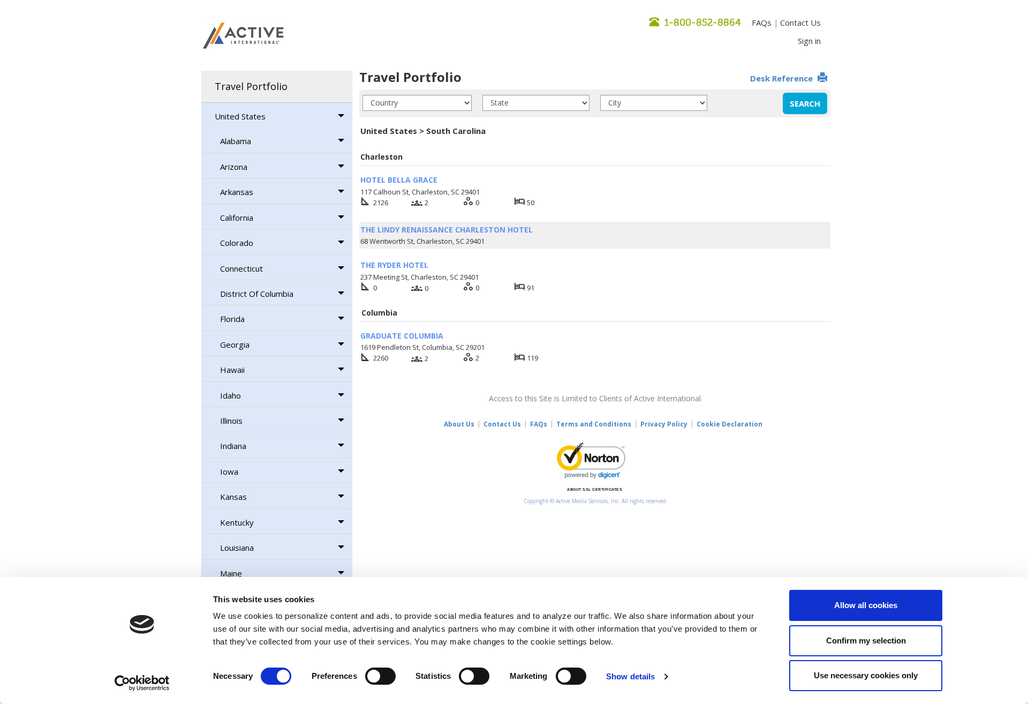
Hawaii (232, 369)
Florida (232, 318)
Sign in (809, 40)
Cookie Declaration (729, 424)
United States (240, 116)
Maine (231, 573)
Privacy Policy (663, 424)
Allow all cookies (865, 605)
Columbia (379, 313)
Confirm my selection (866, 640)
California (236, 217)
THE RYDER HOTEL (394, 265)
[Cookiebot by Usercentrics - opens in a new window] (142, 683)
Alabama (235, 141)
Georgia (235, 344)
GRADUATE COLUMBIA (401, 336)
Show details (630, 676)
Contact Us (800, 22)
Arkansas (236, 191)
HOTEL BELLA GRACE (398, 180)
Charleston (381, 157)
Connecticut (241, 268)
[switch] (380, 676)
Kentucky (237, 522)
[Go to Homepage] (243, 36)
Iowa (229, 471)
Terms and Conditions (593, 424)
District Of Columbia (256, 293)
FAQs (762, 22)
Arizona (233, 166)
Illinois (231, 420)
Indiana (233, 445)
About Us (459, 424)
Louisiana (237, 547)
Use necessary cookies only (866, 675)
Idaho (230, 395)
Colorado (236, 242)
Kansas (233, 496)
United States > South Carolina (423, 130)
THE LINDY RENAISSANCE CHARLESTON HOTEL (446, 229)
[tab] (276, 87)
